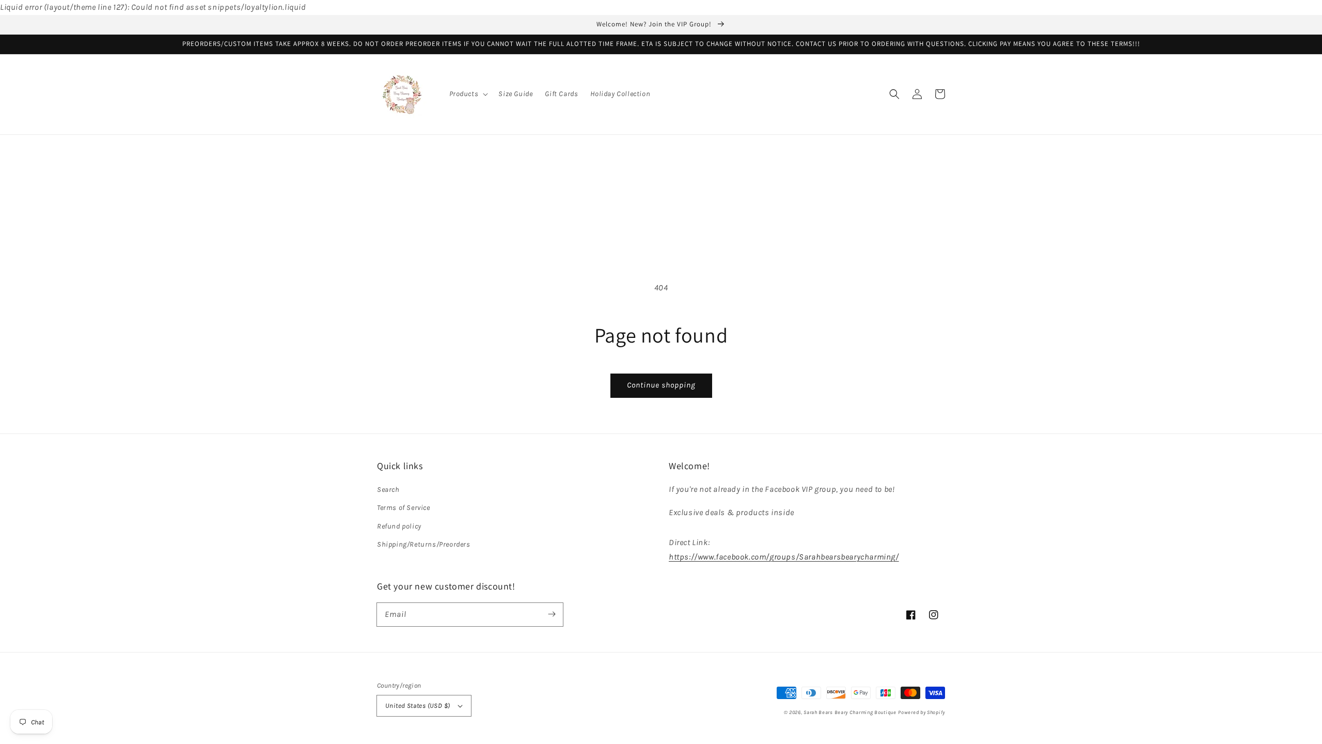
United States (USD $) (417, 705)
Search (388, 489)
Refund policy (399, 526)
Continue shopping (661, 385)
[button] (468, 94)
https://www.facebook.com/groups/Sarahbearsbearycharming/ (784, 557)
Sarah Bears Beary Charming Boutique (850, 712)
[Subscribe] (551, 614)
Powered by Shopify (921, 712)
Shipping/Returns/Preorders (423, 544)
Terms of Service (403, 507)
